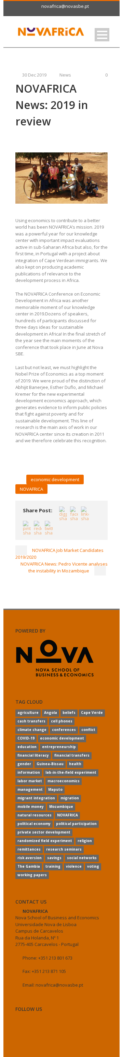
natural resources (34, 815)
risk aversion (29, 857)
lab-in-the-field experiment (70, 772)
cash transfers (31, 721)
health (75, 763)
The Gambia (28, 866)
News (65, 75)
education (27, 746)
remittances (29, 849)
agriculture (28, 712)
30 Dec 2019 (34, 75)
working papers (32, 874)
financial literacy (33, 755)
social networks (82, 857)
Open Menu (102, 34)
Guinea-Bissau (50, 763)
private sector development (43, 832)
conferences (64, 729)
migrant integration (36, 798)
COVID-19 (26, 738)
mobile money (30, 806)
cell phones (61, 721)
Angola (50, 712)
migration (69, 798)
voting (93, 866)
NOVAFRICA (31, 489)
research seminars (64, 849)
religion (85, 840)
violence (74, 866)
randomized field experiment (44, 840)
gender (24, 763)
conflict (88, 729)
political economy (34, 823)
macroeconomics (63, 780)
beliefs (69, 712)
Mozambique (61, 806)
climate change (31, 729)
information (28, 772)
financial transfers (72, 755)
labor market (29, 780)
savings (54, 857)
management (30, 789)
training (52, 866)
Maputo (55, 789)
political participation (76, 823)
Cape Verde (92, 712)
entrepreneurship (59, 746)
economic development (55, 479)
